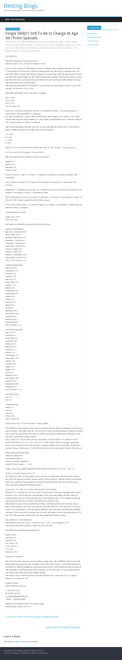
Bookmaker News (13, 29)
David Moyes (37, 45)
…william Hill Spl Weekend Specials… (64, 627)
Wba (29, 51)
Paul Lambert (39, 48)
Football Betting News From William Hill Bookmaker (41, 42)
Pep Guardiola (50, 48)
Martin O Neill (29, 48)
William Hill (36, 51)
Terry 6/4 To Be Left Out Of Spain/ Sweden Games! (31, 616)
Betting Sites (92, 33)
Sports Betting (92, 44)
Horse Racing (92, 41)
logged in (18, 641)
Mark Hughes (19, 48)
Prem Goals (60, 48)
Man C (12, 48)
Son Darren (23, 51)
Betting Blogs (21, 5)
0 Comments (66, 42)
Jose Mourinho (69, 45)
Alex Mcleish (17, 45)
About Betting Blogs (15, 19)
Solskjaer (16, 51)
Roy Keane (68, 48)
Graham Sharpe (48, 45)
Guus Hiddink (59, 45)
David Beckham (27, 45)
